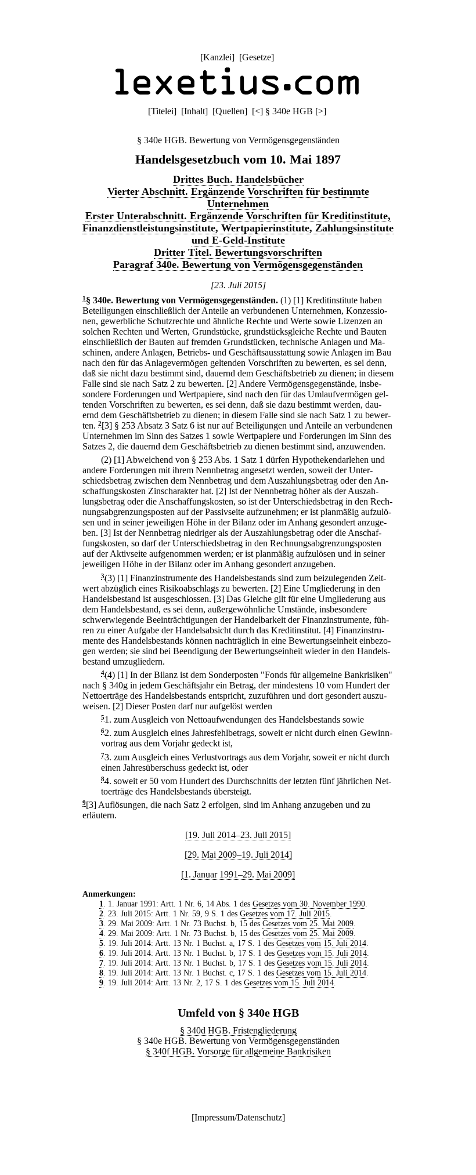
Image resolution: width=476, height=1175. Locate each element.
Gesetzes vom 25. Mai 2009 (308, 923)
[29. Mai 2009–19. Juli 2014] (238, 855)
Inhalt (194, 111)
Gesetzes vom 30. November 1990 (309, 903)
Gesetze (256, 57)
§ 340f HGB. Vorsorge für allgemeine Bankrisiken (238, 1051)
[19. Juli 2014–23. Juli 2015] (238, 835)
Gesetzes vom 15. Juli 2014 (321, 943)
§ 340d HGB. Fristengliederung (238, 1030)
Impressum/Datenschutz (238, 1117)
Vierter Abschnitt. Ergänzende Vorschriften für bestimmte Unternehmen (238, 197)
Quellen (229, 111)
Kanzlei (217, 57)
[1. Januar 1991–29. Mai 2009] (238, 874)
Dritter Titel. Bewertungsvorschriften (238, 252)
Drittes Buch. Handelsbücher (238, 179)
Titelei (162, 111)
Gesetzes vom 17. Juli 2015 (285, 913)
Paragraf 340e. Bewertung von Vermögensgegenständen (238, 264)
